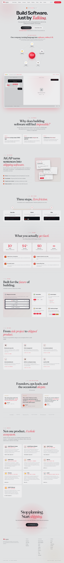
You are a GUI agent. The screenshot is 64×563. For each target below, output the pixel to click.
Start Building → (57, 2)
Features (19, 2)
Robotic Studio (40, 540)
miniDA (39, 547)
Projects (28, 2)
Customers (52, 544)
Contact (44, 2)
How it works (14, 2)
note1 (39, 553)
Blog (51, 542)
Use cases (24, 2)
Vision (39, 544)
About (41, 2)
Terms (51, 548)
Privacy (51, 547)
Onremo (39, 550)
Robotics (33, 2)
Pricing (37, 2)
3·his (38, 552)
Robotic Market (40, 542)
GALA (39, 545)
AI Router (39, 555)
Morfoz (39, 548)
